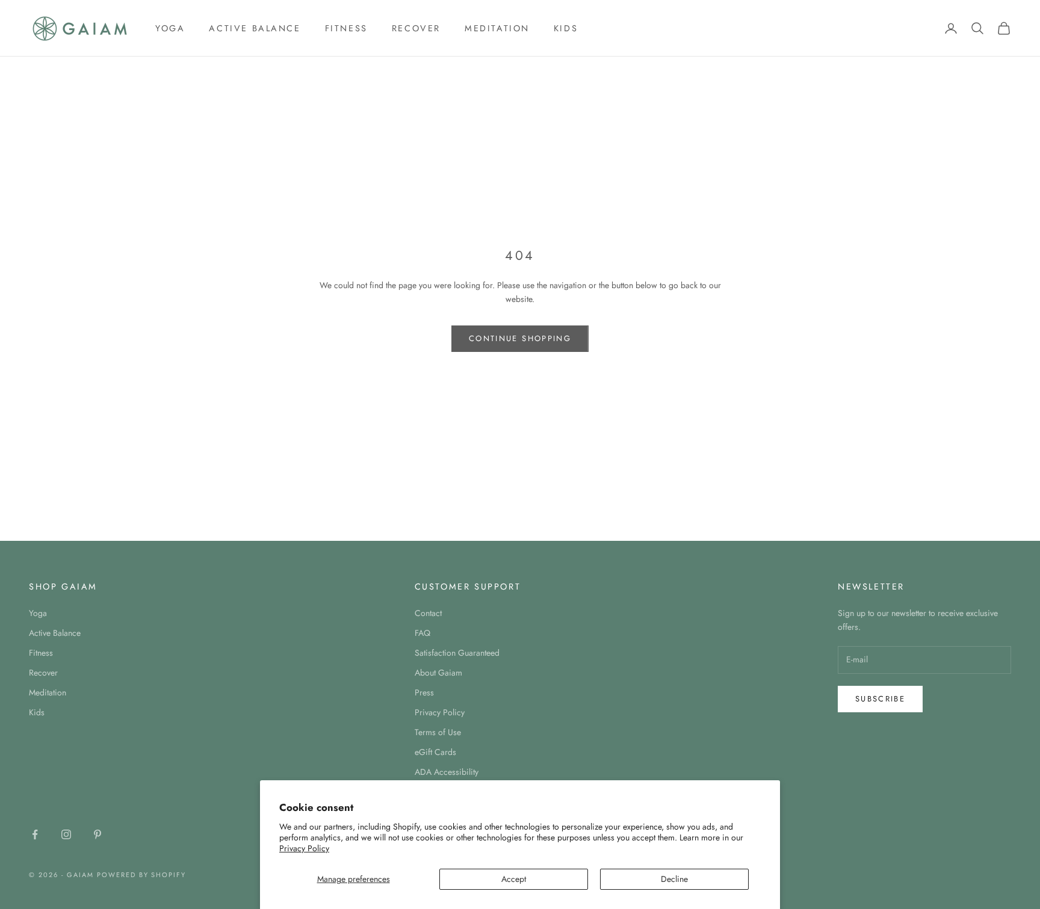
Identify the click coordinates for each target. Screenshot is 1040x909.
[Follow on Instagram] (66, 834)
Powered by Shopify (142, 875)
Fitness (346, 28)
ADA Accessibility (446, 772)
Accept (513, 879)
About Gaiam (438, 673)
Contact (428, 613)
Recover (416, 28)
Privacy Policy (304, 848)
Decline (674, 879)
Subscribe (880, 698)
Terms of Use (438, 732)
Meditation (497, 28)
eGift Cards (435, 752)
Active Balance (254, 28)
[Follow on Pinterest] (97, 834)
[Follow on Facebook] (35, 834)
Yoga (170, 28)
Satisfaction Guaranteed (457, 653)
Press (424, 692)
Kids (566, 28)
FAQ (422, 633)
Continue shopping (520, 338)
